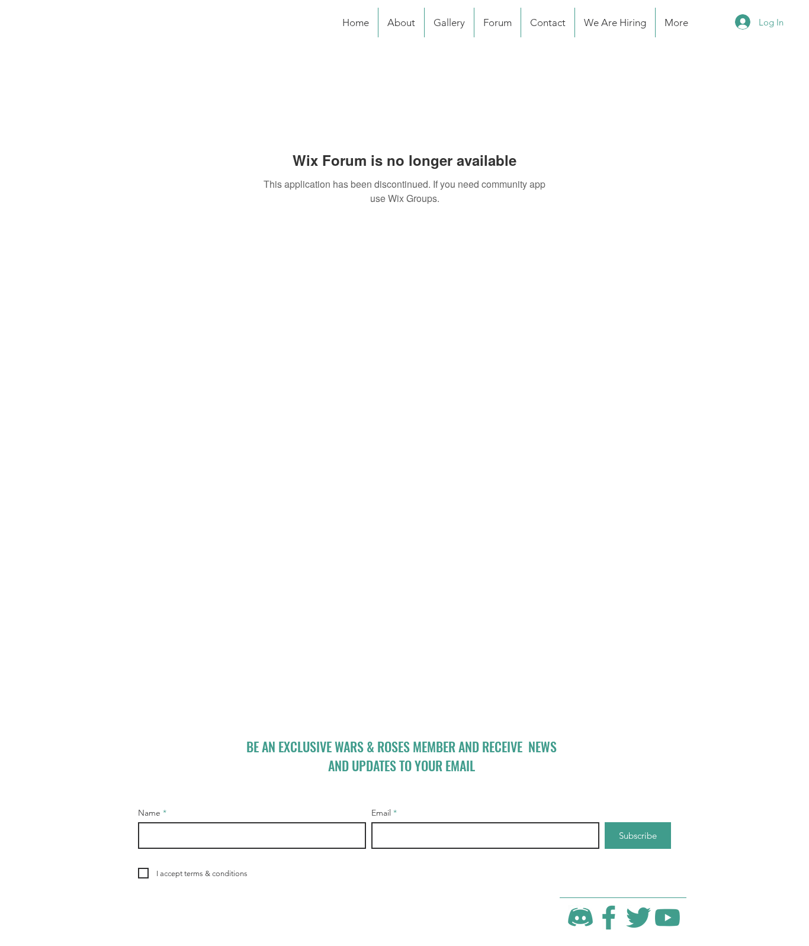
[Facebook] (609, 917)
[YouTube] (667, 917)
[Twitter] (638, 917)
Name (149, 813)
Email (381, 813)
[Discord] (580, 917)
